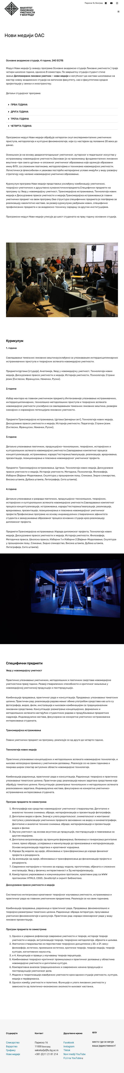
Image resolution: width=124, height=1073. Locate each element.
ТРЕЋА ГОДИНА (20, 118)
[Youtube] (112, 3)
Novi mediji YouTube (74, 1054)
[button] (62, 104)
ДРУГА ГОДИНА (19, 111)
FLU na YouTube (72, 1058)
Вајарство (11, 1046)
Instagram (69, 1046)
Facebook (69, 1042)
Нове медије (13, 1054)
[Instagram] (117, 3)
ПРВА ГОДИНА (19, 104)
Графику (11, 1050)
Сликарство (13, 1042)
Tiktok (67, 1050)
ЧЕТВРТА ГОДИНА (21, 125)
